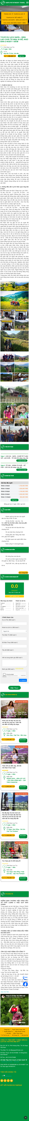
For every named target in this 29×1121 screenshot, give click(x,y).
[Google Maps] (8, 1080)
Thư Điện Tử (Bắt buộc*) (9, 635)
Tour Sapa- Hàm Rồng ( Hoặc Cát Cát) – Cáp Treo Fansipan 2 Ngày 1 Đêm (14, 854)
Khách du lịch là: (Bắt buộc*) (10, 627)
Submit (23, 680)
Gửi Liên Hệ (25, 1035)
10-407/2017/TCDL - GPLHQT (10, 1062)
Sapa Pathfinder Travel (15, 2)
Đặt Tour (21, 56)
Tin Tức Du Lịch (5, 1035)
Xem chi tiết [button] (22, 460)
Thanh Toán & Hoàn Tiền (18, 1029)
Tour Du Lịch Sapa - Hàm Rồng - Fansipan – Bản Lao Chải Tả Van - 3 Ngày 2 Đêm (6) (14, 714)
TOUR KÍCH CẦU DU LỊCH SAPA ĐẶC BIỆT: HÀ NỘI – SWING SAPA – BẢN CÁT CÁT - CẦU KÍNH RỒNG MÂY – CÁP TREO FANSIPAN (14, 757)
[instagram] (11, 1080)
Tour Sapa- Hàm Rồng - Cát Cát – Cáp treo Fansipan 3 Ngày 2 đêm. (14, 806)
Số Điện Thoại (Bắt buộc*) (10, 642)
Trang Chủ (7, 1029)
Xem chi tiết (23, 739)
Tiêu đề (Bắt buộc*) (8, 650)
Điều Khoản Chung (20, 1031)
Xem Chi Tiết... (5, 992)
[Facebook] (5, 1080)
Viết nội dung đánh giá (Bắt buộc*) (12, 657)
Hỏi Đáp (9, 1033)
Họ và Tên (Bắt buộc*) (8, 620)
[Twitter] (1, 1080)
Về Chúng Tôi (15, 1035)
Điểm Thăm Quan (18, 1033)
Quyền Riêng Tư (8, 1031)
